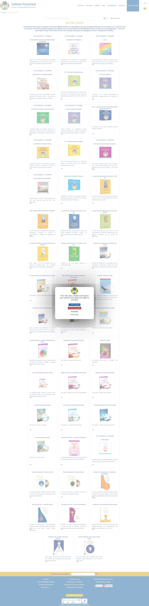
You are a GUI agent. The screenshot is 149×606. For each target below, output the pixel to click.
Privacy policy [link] (74, 314)
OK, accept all (75, 304)
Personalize (74, 311)
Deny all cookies (75, 308)
